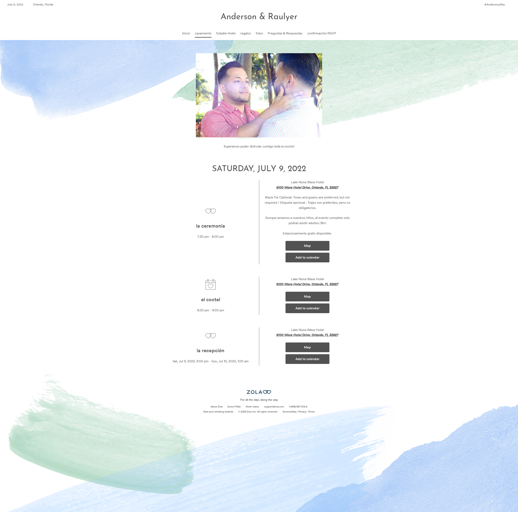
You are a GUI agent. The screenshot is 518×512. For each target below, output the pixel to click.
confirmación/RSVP (321, 33)
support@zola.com (274, 407)
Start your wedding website (218, 412)
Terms (311, 412)
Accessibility (289, 412)
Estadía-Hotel (226, 33)
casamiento (203, 33)
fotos (259, 33)
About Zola (217, 407)
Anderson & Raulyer (259, 17)
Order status (252, 407)
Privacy (302, 412)
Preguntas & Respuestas (285, 33)
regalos (245, 33)
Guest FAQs (234, 407)
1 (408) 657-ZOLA (298, 407)
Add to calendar (307, 257)
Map (307, 246)
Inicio (186, 33)
